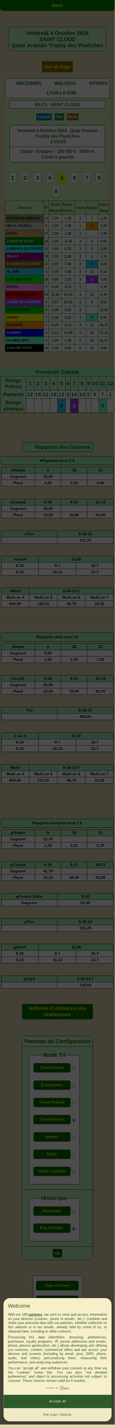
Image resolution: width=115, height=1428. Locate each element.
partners (35, 1314)
